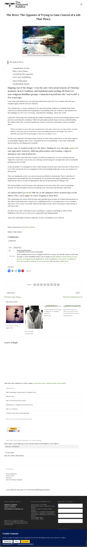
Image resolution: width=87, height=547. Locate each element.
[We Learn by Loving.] (14, 314)
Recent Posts (17, 247)
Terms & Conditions (10, 506)
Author (10, 247)
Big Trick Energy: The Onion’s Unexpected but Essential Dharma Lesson (71, 311)
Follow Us (9, 461)
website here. (64, 261)
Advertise (9, 478)
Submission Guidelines (10, 504)
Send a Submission (11, 474)
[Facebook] (12, 258)
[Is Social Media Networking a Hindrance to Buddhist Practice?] (53, 306)
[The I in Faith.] (34, 317)
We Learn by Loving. (12, 325)
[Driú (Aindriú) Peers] (11, 251)
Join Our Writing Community (14, 480)
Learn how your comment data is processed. (49, 383)
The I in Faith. (29, 331)
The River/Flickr (29, 227)
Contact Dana (10, 476)
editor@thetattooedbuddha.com (13, 509)
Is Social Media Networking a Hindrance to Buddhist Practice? (52, 311)
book (9, 169)
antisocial (73, 148)
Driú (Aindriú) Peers (24, 250)
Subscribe (9, 453)
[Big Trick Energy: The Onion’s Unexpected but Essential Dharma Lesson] (72, 306)
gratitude (27, 192)
